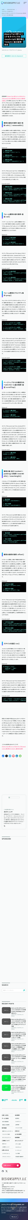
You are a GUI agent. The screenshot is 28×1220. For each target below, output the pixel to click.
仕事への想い (5, 1115)
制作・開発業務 (5, 1121)
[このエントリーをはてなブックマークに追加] (10, 756)
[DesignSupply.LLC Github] (3, 1171)
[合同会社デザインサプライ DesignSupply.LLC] (10, 3)
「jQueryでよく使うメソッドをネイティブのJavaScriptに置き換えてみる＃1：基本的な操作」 (13, 98)
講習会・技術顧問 (5, 1124)
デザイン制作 (18, 1144)
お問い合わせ (5, 1150)
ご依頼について (6, 1140)
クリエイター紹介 (18, 1127)
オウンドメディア (19, 1140)
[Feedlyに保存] (20, 756)
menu (25, 3)
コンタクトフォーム (6, 1153)
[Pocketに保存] (13, 756)
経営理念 (17, 1118)
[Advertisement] (14, 76)
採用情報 (17, 1137)
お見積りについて (5, 1147)
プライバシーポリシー (6, 1156)
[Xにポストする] (6, 756)
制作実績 (4, 1128)
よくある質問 (18, 1134)
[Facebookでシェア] (3, 756)
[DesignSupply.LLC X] (6, 1171)
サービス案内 (5, 1118)
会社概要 (17, 1115)
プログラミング (18, 1147)
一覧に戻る (14, 1100)
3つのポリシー (18, 1121)
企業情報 (17, 1124)
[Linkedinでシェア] (17, 756)
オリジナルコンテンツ (6, 1137)
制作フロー (4, 1143)
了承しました (14, 1217)
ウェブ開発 (17, 1153)
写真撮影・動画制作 (19, 1156)
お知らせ (17, 1131)
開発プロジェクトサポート (7, 1131)
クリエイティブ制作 (6, 1134)
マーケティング (18, 1150)
